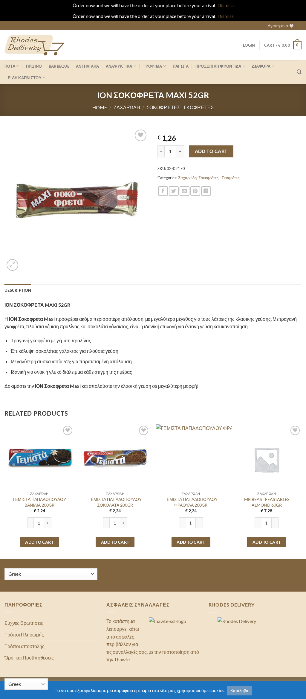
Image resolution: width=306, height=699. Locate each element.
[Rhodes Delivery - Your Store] (34, 45)
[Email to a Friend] (184, 191)
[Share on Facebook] (163, 191)
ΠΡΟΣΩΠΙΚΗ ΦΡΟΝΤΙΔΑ (218, 66)
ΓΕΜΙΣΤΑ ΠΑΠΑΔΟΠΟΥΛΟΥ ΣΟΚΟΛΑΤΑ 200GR (115, 502)
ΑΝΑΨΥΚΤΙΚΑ (119, 66)
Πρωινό (34, 66)
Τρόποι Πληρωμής (24, 634)
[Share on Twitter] (174, 191)
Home (99, 107)
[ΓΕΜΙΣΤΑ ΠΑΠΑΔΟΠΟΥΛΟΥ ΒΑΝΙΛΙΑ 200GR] (39, 459)
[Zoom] (12, 265)
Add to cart (211, 151)
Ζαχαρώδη (127, 107)
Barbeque (59, 66)
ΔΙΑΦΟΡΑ (261, 66)
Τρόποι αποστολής (24, 646)
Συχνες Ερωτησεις (23, 623)
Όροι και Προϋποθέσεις (29, 657)
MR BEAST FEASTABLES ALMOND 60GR (266, 502)
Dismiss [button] (226, 5)
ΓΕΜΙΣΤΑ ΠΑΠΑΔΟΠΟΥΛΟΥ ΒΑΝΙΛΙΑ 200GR (39, 502)
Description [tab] (17, 290)
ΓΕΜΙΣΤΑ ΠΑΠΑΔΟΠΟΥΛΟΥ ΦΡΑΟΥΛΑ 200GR (191, 502)
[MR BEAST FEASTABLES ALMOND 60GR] (267, 459)
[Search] (299, 72)
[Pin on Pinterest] (195, 191)
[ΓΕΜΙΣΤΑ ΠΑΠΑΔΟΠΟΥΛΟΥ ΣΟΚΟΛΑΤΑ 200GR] (115, 459)
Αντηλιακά (87, 66)
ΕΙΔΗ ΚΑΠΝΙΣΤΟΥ (25, 77)
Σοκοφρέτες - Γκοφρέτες (180, 107)
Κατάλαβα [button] (239, 690)
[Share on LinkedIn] (206, 191)
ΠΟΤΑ (9, 66)
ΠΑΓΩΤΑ (181, 66)
